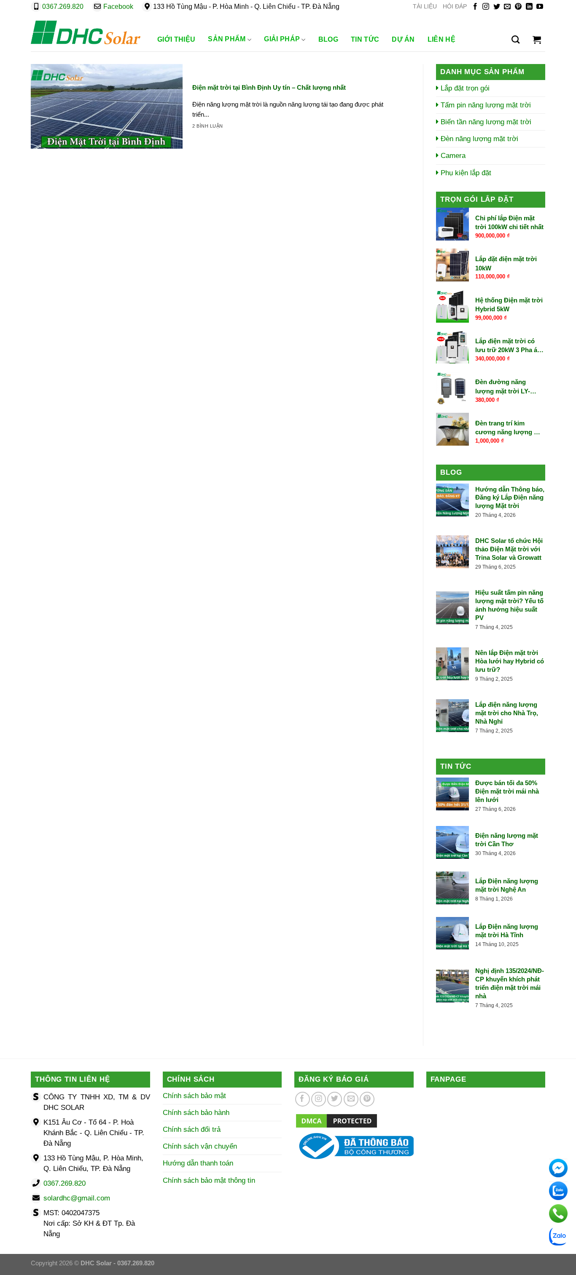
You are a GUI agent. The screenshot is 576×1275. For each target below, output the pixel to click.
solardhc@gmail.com (76, 1198)
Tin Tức (365, 39)
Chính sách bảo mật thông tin (209, 1180)
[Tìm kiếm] (515, 39)
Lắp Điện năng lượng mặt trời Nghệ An (506, 885)
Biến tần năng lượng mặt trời (485, 122)
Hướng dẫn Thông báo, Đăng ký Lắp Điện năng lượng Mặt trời (509, 498)
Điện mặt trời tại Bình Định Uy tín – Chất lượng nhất (269, 87)
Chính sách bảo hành (196, 1113)
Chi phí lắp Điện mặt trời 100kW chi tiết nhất (509, 222)
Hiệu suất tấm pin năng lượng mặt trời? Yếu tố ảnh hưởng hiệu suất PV (509, 605)
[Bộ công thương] (354, 1145)
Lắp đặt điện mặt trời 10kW (506, 263)
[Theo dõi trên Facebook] (475, 7)
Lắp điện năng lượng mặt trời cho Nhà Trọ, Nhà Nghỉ (506, 713)
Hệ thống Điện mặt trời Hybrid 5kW (509, 305)
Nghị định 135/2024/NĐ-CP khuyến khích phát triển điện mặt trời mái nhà (509, 983)
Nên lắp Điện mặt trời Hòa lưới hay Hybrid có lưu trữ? (509, 661)
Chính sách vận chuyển (200, 1146)
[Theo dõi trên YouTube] (539, 7)
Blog (328, 39)
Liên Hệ (441, 39)
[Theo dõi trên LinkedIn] (529, 7)
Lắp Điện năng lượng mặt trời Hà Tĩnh (506, 930)
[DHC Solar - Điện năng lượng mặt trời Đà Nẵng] (85, 32)
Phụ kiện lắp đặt (465, 173)
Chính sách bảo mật (194, 1096)
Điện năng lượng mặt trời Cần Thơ (506, 839)
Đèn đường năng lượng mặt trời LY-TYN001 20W (502, 387)
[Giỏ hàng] (536, 39)
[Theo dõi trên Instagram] (485, 7)
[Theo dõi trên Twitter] (496, 7)
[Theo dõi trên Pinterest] (518, 7)
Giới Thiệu (176, 39)
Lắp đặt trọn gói (464, 88)
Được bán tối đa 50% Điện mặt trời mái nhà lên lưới (507, 791)
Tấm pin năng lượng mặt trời (485, 105)
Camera (452, 156)
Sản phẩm (227, 39)
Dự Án (403, 39)
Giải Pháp (282, 39)
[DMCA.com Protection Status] (336, 1120)
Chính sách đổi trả (192, 1129)
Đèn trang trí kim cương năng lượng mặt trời (510, 428)
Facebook (118, 6)
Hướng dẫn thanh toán (198, 1163)
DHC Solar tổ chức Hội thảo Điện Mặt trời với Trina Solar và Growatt (509, 549)
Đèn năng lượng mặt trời (478, 139)
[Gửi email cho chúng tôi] (507, 7)
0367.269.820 (62, 6)
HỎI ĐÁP (455, 6)
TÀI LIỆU (425, 6)
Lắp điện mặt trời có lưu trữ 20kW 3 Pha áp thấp (508, 345)
